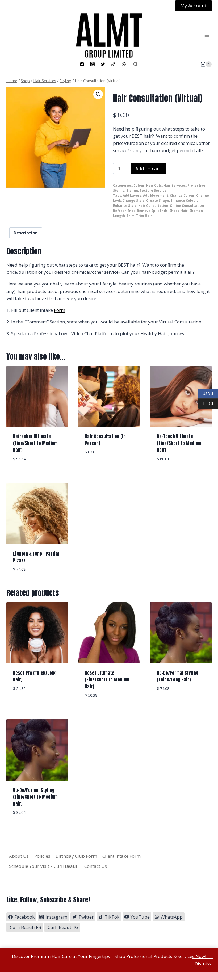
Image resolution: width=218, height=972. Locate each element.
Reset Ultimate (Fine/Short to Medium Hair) (107, 680)
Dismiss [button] (203, 964)
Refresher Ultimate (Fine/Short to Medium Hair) (35, 443)
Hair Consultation (153, 205)
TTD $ (205, 403)
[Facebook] (82, 64)
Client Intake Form (121, 856)
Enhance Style (125, 205)
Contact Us (95, 866)
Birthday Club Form (76, 856)
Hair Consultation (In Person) (105, 440)
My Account (193, 5)
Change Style (134, 200)
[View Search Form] (135, 64)
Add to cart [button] (109, 468)
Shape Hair (178, 210)
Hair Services (175, 185)
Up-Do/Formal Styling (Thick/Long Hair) (177, 676)
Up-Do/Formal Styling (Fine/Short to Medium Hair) (35, 797)
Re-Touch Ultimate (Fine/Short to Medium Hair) (179, 443)
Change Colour (182, 195)
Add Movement (155, 195)
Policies (42, 856)
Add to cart (148, 168)
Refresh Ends (124, 210)
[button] (98, 94)
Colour (139, 185)
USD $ (208, 393)
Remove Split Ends (152, 210)
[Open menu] (207, 35)
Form (59, 310)
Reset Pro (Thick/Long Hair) (35, 676)
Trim (131, 215)
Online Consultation (187, 205)
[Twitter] (102, 64)
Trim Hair (144, 215)
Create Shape (157, 200)
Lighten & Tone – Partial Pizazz (36, 557)
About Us (19, 856)
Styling (132, 190)
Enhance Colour (184, 200)
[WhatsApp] (123, 64)
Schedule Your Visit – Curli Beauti (44, 866)
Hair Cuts (154, 185)
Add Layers (132, 195)
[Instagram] (92, 64)
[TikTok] (113, 64)
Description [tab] (26, 232)
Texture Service (153, 190)
